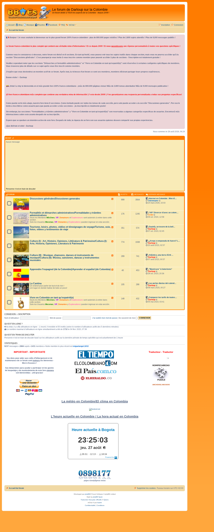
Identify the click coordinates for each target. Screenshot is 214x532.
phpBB (87, 494)
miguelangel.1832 (81, 346)
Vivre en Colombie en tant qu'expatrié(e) (52, 297)
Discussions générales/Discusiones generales (55, 198)
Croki (150, 215)
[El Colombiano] (96, 363)
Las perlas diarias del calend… (162, 283)
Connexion (10, 314)
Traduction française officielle (91, 500)
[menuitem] (61, 25)
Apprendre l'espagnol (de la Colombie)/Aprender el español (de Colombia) (70, 269)
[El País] (96, 371)
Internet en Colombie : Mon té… (163, 198)
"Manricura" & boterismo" (160, 269)
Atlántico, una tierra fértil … (161, 255)
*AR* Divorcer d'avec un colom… (163, 213)
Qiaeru (106, 500)
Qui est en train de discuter (19, 335)
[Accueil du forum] (28, 13)
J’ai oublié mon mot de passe (104, 318)
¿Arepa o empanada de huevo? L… (164, 241)
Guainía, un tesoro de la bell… (162, 227)
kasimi (99, 502)
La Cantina (36, 283)
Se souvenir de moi (127, 318)
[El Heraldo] (96, 378)
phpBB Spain (98, 497)
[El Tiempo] (96, 354)
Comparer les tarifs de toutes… (163, 297)
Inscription (24, 314)
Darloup (151, 229)
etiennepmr (153, 201)
